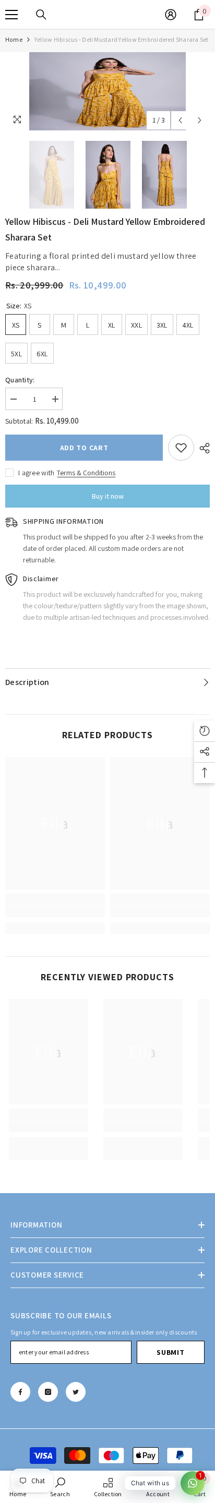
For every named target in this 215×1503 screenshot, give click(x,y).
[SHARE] (202, 448)
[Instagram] (48, 1392)
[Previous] (180, 120)
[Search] (41, 14)
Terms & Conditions (86, 472)
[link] (55, 911)
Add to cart (84, 447)
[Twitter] (76, 1392)
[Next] (199, 120)
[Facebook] (20, 1392)
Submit (170, 1352)
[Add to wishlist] (181, 448)
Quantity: (20, 379)
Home (13, 39)
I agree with (36, 472)
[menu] (11, 14)
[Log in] (170, 14)
